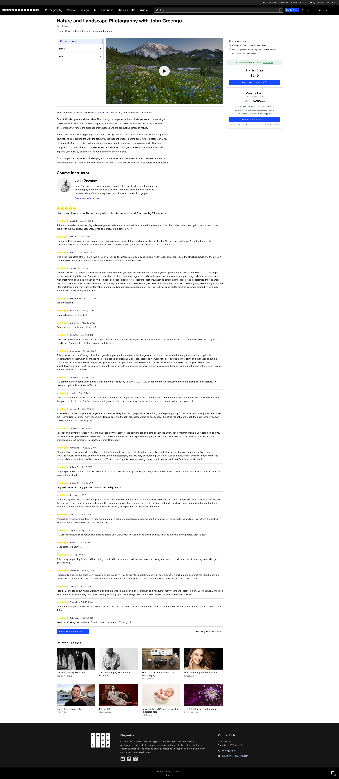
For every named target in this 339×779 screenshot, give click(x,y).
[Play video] (164, 71)
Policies (169, 775)
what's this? (268, 62)
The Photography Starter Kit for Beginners (115, 674)
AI (95, 10)
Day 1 (62, 48)
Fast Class (105, 112)
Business (107, 10)
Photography (53, 10)
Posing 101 (104, 709)
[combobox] (218, 10)
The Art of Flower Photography (200, 709)
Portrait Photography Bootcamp (200, 672)
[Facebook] (129, 758)
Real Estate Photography (69, 709)
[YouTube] (122, 758)
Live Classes (321, 10)
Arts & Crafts (126, 10)
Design (84, 10)
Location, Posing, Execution (71, 672)
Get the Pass (291, 10)
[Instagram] (135, 758)
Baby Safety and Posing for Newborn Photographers (161, 710)
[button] (332, 772)
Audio (144, 10)
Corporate (306, 10)
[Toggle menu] (334, 10)
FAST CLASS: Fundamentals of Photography (158, 674)
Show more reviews (71, 631)
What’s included (273, 125)
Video (71, 10)
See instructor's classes (87, 198)
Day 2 (62, 56)
